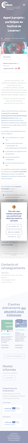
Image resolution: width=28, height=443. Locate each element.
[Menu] (24, 5)
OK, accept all (14, 226)
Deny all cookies (14, 232)
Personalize (12, 236)
